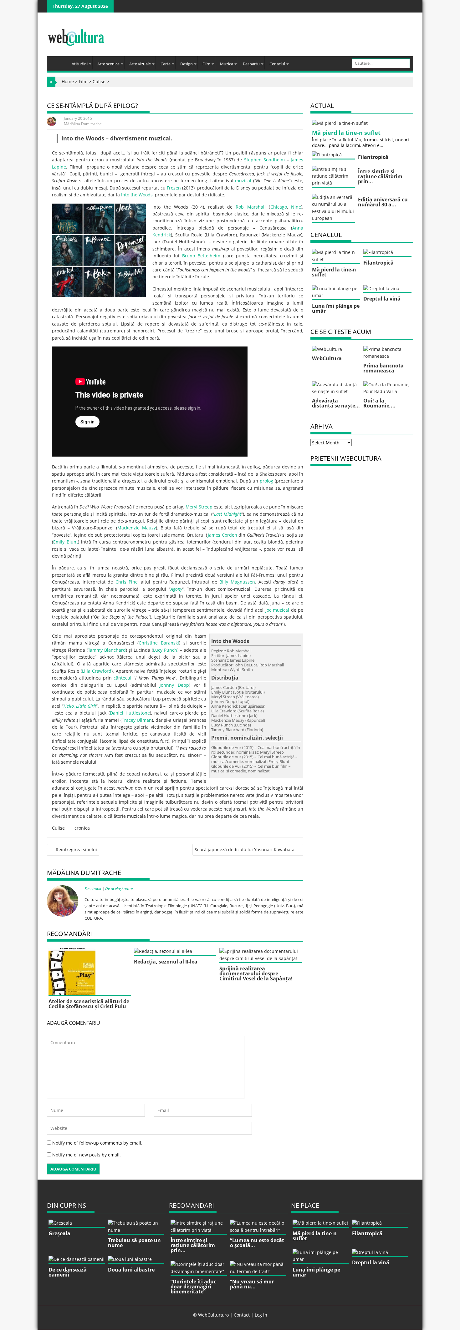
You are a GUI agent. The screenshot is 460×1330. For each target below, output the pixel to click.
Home (68, 81)
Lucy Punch (165, 650)
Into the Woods (137, 195)
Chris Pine (126, 582)
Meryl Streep (199, 507)
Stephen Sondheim (264, 160)
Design (186, 64)
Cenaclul (277, 64)
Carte (166, 64)
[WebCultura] (58, 61)
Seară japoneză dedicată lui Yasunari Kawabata (244, 849)
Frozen (174, 188)
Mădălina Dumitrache (83, 123)
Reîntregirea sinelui (76, 849)
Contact (242, 1315)
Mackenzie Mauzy (136, 528)
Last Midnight (227, 514)
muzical (243, 181)
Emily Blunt (65, 542)
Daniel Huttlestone (130, 713)
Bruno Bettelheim (201, 256)
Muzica (226, 64)
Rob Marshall (251, 207)
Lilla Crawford (96, 671)
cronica (82, 828)
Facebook (92, 888)
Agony (176, 589)
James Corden (222, 535)
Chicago (278, 207)
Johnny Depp (174, 685)
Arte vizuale (140, 64)
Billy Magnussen (237, 582)
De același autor (119, 888)
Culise (99, 81)
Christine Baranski (159, 643)
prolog (266, 481)
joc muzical (277, 610)
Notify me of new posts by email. (86, 1155)
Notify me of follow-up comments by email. (97, 1143)
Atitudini (80, 64)
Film (206, 64)
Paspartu (251, 64)
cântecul (122, 678)
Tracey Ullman (137, 720)
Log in (261, 1315)
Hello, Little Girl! (80, 706)
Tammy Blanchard (107, 650)
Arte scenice (108, 64)
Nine (296, 207)
